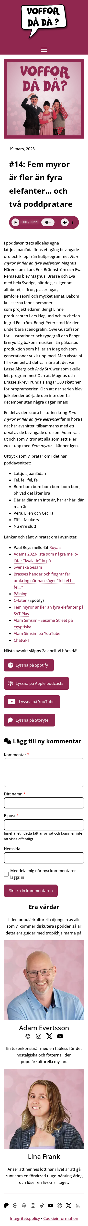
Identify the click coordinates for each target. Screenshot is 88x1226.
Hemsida (12, 848)
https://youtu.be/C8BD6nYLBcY (32, 701)
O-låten (20, 600)
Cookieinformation (60, 1218)
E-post (10, 815)
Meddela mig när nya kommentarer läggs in (43, 874)
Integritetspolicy (25, 1218)
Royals (55, 547)
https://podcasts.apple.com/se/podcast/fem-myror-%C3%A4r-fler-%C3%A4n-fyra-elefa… (36, 683)
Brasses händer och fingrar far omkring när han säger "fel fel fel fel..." (44, 580)
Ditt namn (13, 794)
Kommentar (15, 754)
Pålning (20, 593)
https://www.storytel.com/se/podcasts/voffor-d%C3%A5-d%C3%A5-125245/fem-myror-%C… (29, 720)
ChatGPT (22, 640)
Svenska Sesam (28, 567)
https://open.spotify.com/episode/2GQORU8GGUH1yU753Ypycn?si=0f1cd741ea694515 (29, 665)
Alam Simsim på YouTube (37, 633)
